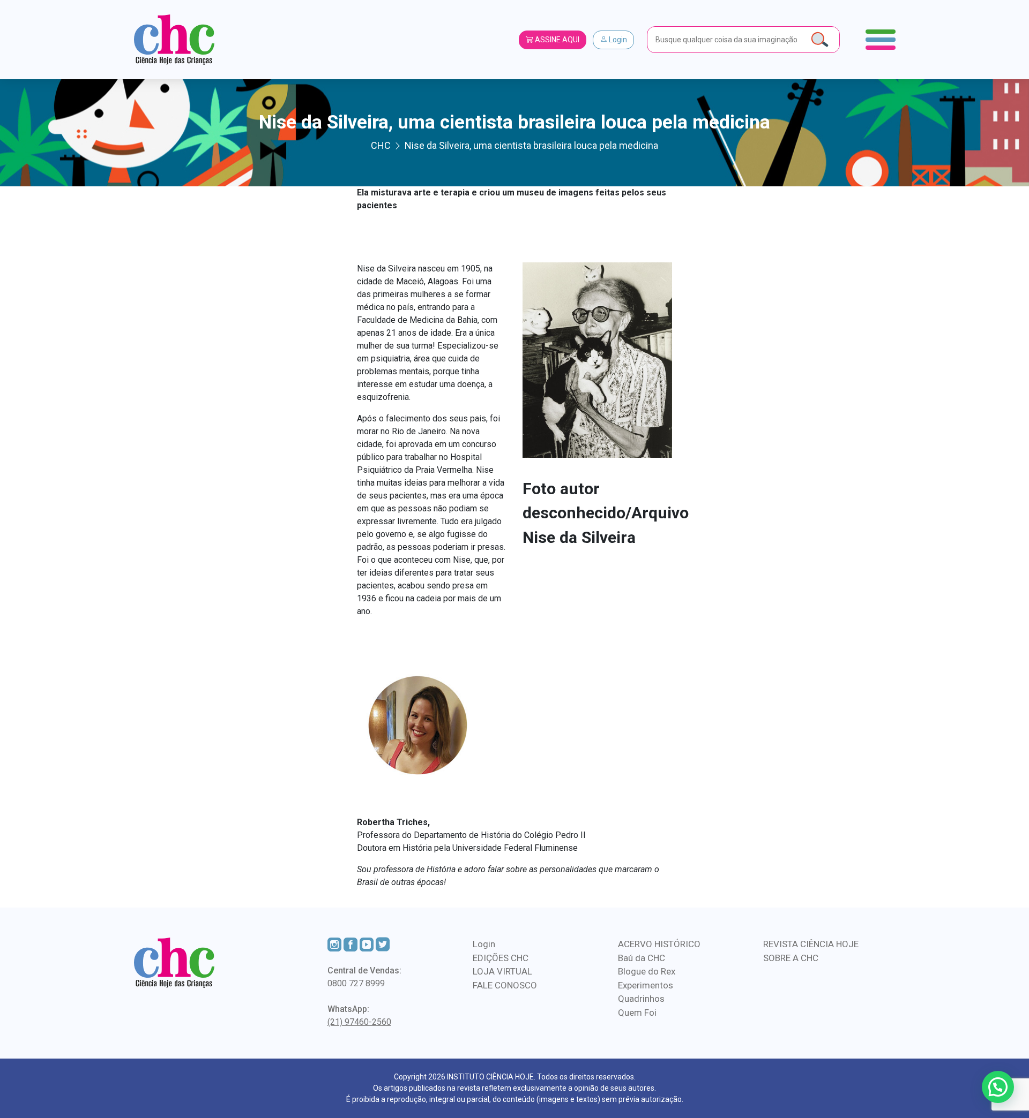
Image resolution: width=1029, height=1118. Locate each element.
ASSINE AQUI (556, 39)
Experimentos (645, 985)
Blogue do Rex (646, 971)
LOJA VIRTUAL (502, 971)
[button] (998, 1087)
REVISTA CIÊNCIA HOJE (811, 944)
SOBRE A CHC (790, 958)
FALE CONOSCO (505, 985)
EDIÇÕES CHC (500, 958)
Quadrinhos (641, 998)
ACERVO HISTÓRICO (659, 944)
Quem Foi (637, 1012)
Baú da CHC (641, 958)
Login (617, 39)
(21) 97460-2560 (359, 1022)
